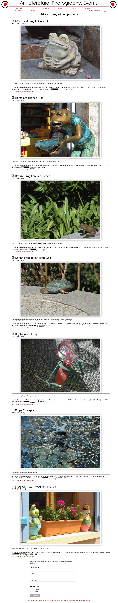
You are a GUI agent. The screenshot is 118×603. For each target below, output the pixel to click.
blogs (71, 600)
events (74, 8)
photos (60, 8)
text (36, 592)
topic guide (43, 600)
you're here (18, 10)
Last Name (33, 580)
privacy (87, 600)
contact (35, 600)
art (32, 8)
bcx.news (18, 8)
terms (82, 600)
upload (76, 600)
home (30, 600)
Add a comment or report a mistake (23, 91)
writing (66, 600)
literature (46, 8)
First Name (33, 574)
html (37, 590)
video (61, 600)
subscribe (88, 8)
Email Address (35, 567)
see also (32, 10)
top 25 (50, 600)
